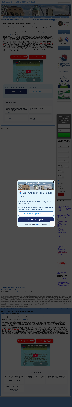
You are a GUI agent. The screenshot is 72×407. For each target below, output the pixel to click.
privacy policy (38, 224)
